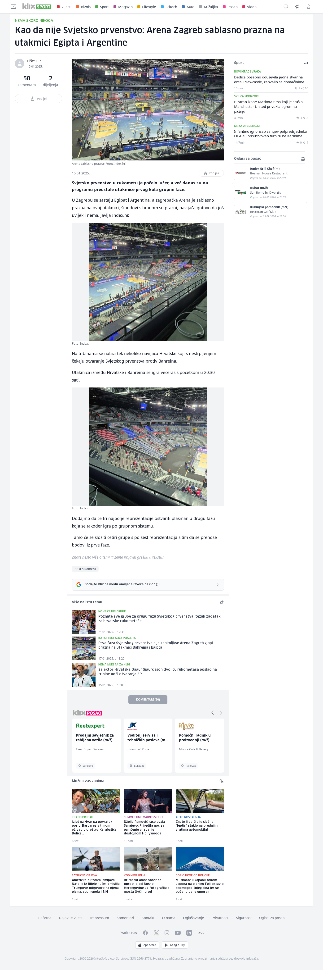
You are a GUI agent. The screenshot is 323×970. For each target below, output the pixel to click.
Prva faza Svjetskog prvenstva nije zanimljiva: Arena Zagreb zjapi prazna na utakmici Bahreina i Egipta (155, 645)
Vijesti (66, 6)
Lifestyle (149, 6)
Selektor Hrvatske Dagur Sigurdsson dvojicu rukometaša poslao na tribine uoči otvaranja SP (157, 672)
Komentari (125, 917)
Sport (104, 6)
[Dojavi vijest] (297, 6)
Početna (44, 917)
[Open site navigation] (13, 6)
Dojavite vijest (71, 917)
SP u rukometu (85, 569)
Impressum (99, 917)
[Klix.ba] (36, 6)
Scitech (171, 6)
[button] (212, 712)
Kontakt (148, 917)
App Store (150, 945)
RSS (201, 932)
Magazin (125, 6)
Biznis (86, 6)
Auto (190, 6)
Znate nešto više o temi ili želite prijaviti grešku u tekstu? (118, 557)
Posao (232, 6)
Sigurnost (244, 917)
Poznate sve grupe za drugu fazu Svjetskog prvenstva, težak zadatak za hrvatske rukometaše (159, 619)
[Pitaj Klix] (286, 6)
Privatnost (220, 917)
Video (252, 6)
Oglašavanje (193, 917)
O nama (168, 917)
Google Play (177, 945)
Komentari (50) (148, 699)
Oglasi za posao (272, 917)
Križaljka (211, 6)
